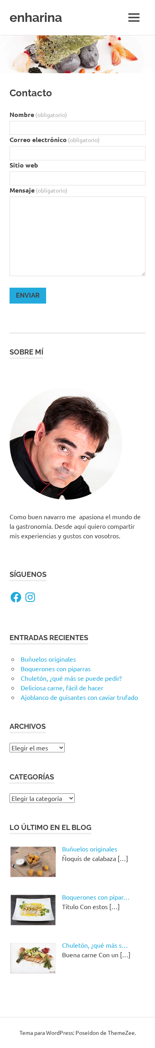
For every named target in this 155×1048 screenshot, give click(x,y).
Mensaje (39, 190)
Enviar (28, 295)
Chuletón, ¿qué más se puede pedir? (71, 678)
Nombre (38, 114)
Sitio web (24, 165)
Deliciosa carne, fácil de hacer (62, 688)
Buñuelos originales (48, 659)
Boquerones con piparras (56, 668)
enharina (36, 17)
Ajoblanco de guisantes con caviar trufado (79, 697)
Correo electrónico (55, 139)
